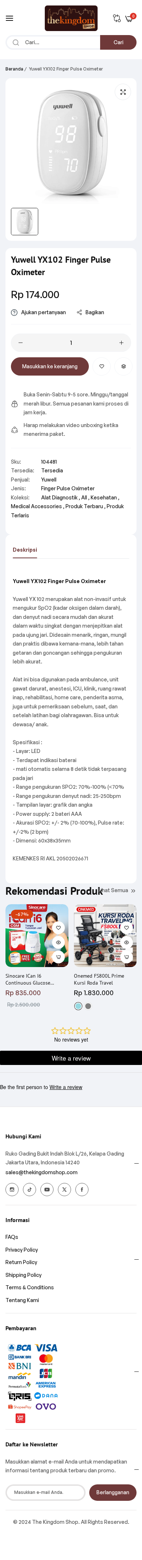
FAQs (11, 1237)
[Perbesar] (123, 92)
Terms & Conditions (29, 1287)
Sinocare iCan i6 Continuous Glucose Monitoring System (27, 979)
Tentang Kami (22, 1300)
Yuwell (48, 479)
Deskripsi (25, 550)
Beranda (14, 69)
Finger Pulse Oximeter (68, 488)
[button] (101, 366)
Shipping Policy (23, 1275)
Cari (118, 42)
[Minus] (20, 342)
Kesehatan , (105, 497)
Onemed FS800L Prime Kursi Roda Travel (99, 979)
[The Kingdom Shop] (71, 18)
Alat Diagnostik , (60, 497)
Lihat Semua (113, 890)
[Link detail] (12, 1189)
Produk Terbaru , (86, 506)
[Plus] (121, 342)
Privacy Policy (21, 1250)
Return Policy (21, 1262)
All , (85, 497)
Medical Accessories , (37, 506)
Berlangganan (112, 1492)
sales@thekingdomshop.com (41, 1172)
